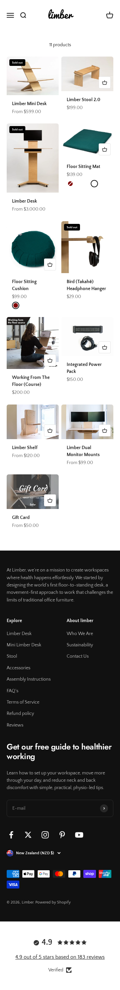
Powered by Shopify (53, 902)
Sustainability (80, 645)
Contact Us (78, 656)
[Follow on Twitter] (28, 834)
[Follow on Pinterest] (62, 834)
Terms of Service (23, 702)
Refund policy (20, 713)
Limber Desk (24, 201)
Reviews (15, 725)
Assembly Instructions (29, 679)
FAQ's (12, 691)
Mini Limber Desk (24, 645)
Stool (12, 656)
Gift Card (21, 517)
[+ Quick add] (105, 82)
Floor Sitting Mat (83, 166)
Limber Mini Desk (29, 103)
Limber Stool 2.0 (83, 99)
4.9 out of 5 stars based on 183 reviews (60, 957)
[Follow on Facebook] (11, 834)
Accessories (18, 668)
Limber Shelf (24, 447)
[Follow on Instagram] (45, 834)
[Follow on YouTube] (79, 834)
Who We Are (80, 633)
